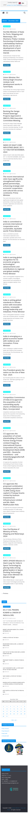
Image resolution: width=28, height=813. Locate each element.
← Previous (5, 593)
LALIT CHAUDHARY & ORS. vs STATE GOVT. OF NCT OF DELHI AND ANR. (13, 668)
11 (10, 709)
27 (17, 714)
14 (21, 709)
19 (14, 711)
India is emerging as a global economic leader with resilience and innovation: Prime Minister (13, 341)
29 (24, 714)
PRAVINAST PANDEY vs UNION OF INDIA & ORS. (13, 660)
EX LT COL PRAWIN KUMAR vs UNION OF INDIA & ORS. (12, 612)
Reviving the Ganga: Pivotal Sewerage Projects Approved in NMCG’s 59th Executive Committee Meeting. (13, 116)
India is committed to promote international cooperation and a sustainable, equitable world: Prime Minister (12, 226)
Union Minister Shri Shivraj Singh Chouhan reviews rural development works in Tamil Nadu (12, 82)
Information (13, 29)
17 (7, 711)
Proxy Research (5, 731)
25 (10, 714)
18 (10, 711)
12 (14, 709)
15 (24, 709)
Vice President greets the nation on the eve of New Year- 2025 (13, 372)
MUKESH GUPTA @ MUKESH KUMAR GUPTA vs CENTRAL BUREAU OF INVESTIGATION (14, 683)
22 (24, 711)
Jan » (16, 720)
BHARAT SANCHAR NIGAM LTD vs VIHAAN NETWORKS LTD (13, 630)
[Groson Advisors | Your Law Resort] (3, 13)
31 (7, 716)
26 (14, 714)
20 (17, 711)
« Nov (12, 720)
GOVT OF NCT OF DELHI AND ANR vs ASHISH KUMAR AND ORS (14, 652)
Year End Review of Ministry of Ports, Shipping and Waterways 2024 (13, 532)
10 (7, 709)
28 (21, 714)
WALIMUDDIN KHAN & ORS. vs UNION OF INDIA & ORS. (13, 644)
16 (3, 711)
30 (3, 716)
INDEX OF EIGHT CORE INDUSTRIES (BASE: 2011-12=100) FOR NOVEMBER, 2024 (14, 148)
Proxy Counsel (5, 728)
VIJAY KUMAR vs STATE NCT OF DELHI (12, 676)
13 (17, 709)
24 (7, 714)
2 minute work (5, 736)
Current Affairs (7, 26)
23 (3, 714)
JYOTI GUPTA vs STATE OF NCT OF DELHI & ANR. (13, 691)
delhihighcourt (7, 606)
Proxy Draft (4, 733)
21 (21, 711)
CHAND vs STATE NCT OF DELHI (10, 637)
